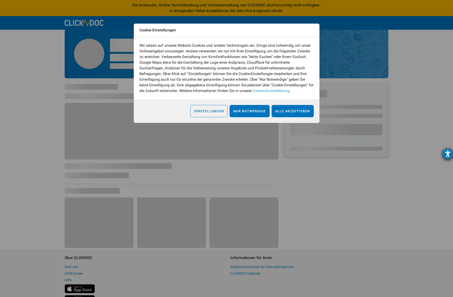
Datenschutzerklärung (271, 90)
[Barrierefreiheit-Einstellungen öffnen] (448, 154)
